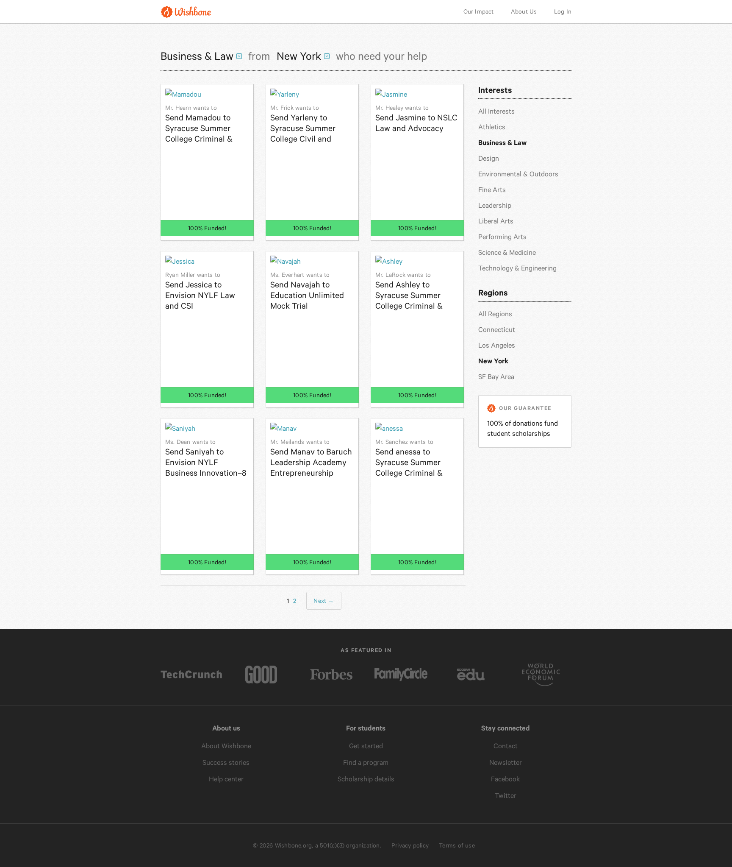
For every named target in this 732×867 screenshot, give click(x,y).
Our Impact (478, 11)
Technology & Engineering (517, 268)
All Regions (495, 314)
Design (488, 158)
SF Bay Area (496, 377)
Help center (226, 779)
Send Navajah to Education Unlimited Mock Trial (307, 291)
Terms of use (457, 845)
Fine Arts (492, 190)
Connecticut (496, 330)
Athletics (491, 127)
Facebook (505, 779)
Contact (506, 746)
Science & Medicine (507, 252)
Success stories (226, 762)
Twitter (505, 796)
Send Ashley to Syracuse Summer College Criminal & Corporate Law (409, 291)
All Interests (496, 111)
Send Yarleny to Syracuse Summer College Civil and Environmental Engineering (303, 124)
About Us (524, 11)
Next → (323, 600)
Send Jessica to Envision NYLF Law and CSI (200, 291)
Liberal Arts (495, 221)
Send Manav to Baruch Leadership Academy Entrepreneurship (311, 458)
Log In (562, 11)
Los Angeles (496, 345)
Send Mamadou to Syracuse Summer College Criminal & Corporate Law (199, 124)
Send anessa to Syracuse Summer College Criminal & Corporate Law (409, 458)
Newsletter (505, 762)
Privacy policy (410, 845)
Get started (366, 746)
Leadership (494, 205)
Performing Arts (502, 237)
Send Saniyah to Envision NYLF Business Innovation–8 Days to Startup (206, 458)
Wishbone (186, 11)
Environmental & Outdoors (518, 174)
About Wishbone (226, 746)
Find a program (365, 762)
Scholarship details (366, 779)
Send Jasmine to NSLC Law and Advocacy (416, 118)
